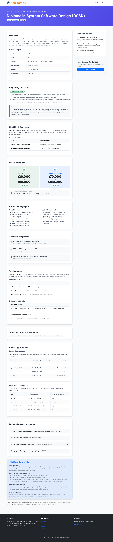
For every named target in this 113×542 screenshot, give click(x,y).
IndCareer (9, 11)
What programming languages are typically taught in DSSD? (28, 451)
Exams (104, 3)
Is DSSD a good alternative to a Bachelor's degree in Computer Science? (32, 444)
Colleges (98, 3)
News (42, 528)
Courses (91, 3)
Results (43, 526)
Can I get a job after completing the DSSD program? (26, 437)
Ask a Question (90, 69)
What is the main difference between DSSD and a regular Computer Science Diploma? (36, 431)
